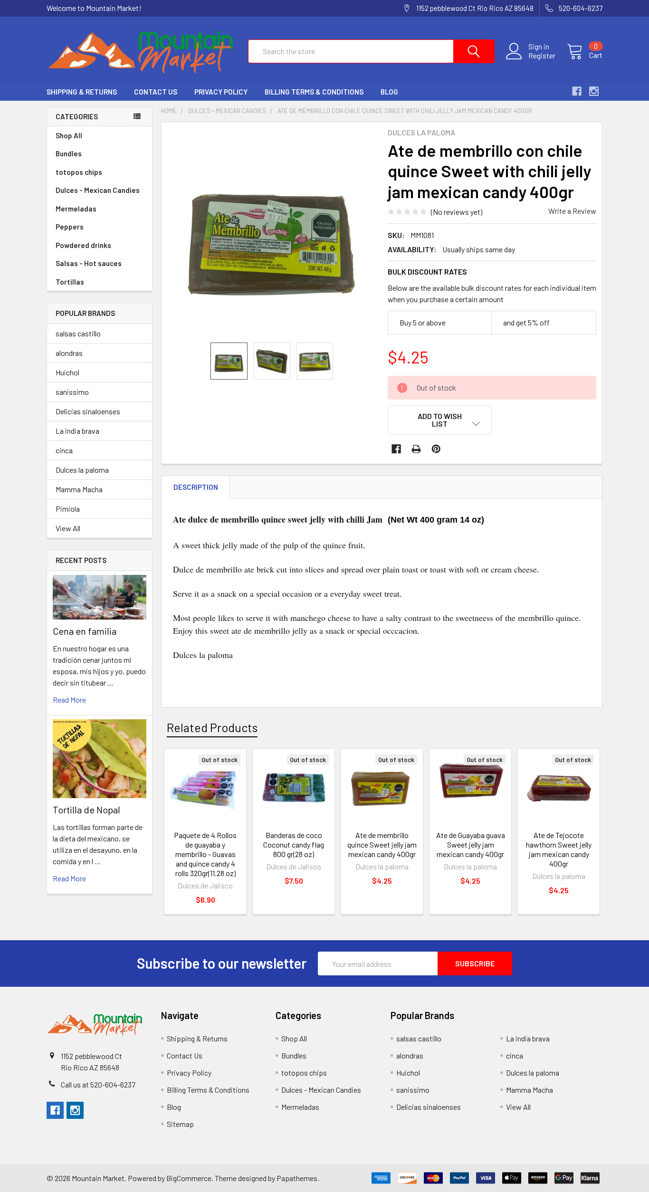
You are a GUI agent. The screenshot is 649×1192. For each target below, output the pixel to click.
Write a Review (572, 210)
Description (195, 487)
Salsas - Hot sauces (89, 263)
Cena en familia (84, 631)
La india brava (77, 430)
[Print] (416, 449)
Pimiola (68, 508)
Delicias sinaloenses (88, 411)
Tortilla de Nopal (86, 809)
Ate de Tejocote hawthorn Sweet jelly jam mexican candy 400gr (559, 849)
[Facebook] (396, 449)
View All (68, 528)
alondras (69, 352)
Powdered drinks (83, 245)
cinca (64, 450)
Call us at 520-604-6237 (98, 1084)
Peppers (70, 226)
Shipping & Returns (82, 91)
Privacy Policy (221, 91)
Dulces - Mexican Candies (98, 190)
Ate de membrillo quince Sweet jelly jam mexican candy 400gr (382, 844)
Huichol (67, 372)
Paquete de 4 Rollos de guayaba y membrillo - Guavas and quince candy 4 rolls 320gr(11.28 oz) (205, 853)
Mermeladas (76, 208)
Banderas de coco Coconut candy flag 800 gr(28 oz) (293, 844)
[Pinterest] (436, 449)
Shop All (69, 135)
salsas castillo (78, 333)
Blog (389, 91)
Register (541, 55)
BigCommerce (188, 1177)
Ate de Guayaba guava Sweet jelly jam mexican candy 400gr (470, 844)
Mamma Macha (79, 489)
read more (69, 699)
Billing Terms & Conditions (314, 91)
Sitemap (180, 1123)
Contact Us (155, 91)
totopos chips (79, 172)
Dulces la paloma (82, 469)
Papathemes (297, 1177)
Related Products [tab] (212, 727)
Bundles (69, 153)
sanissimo (72, 391)
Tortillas (70, 281)
